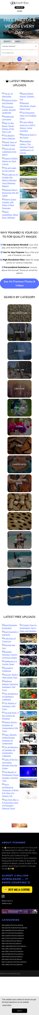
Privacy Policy (7, 739)
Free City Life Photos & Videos (12, 771)
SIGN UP (19, 7)
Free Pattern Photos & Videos (12, 792)
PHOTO (7, 42)
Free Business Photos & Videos (12, 768)
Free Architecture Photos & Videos (14, 766)
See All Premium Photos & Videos (19, 283)
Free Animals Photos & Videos (12, 763)
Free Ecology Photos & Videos (12, 776)
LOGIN (19, 11)
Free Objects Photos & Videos (12, 789)
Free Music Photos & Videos (11, 787)
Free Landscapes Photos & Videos (13, 784)
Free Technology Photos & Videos (14, 800)
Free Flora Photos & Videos (11, 779)
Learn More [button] (6, 1005)
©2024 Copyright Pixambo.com (10, 811)
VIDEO (17, 42)
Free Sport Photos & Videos (11, 797)
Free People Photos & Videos (12, 794)
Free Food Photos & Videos (11, 781)
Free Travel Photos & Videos (12, 802)
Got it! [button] (19, 1011)
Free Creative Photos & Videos (12, 773)
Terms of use (6, 741)
